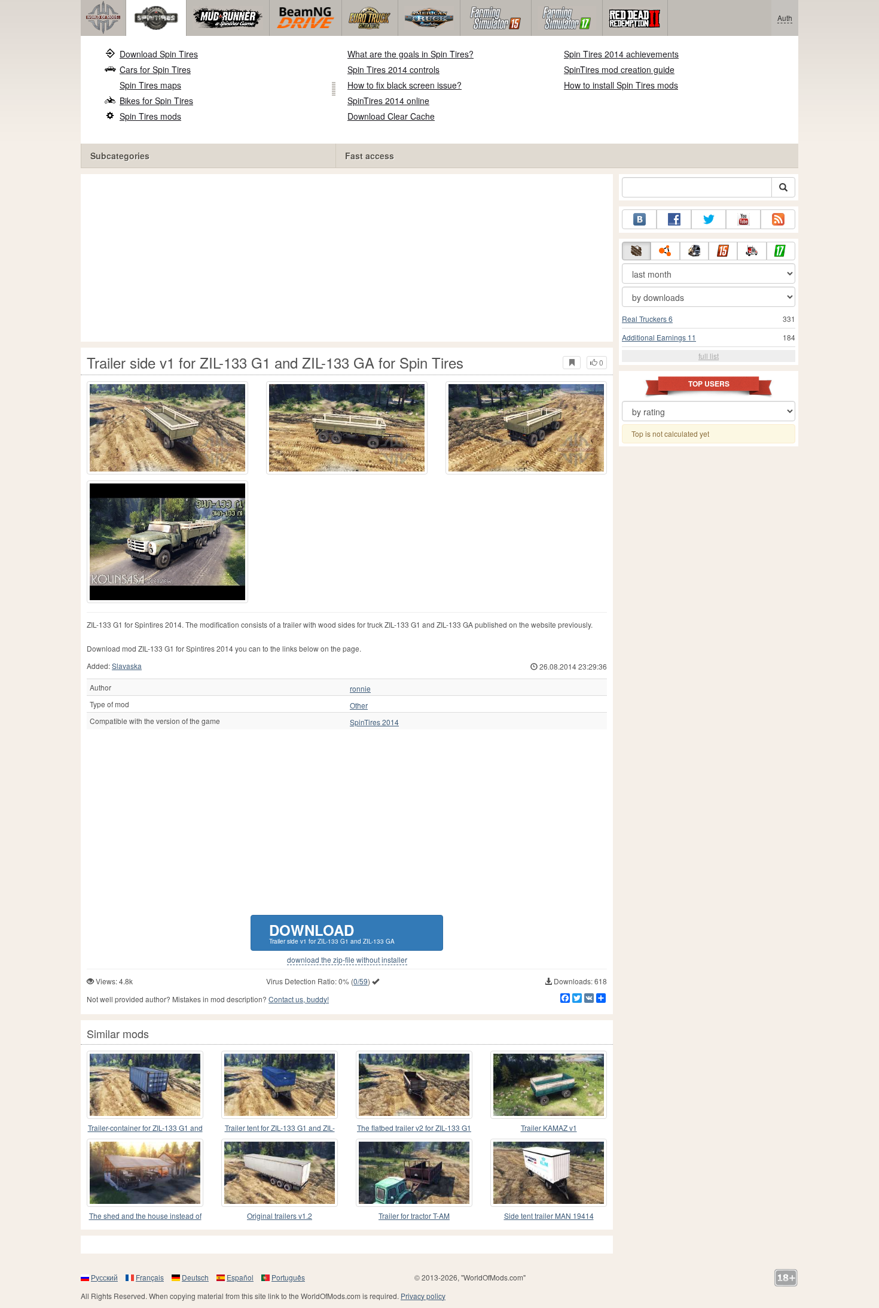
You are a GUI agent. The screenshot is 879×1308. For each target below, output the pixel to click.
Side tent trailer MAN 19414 (549, 1215)
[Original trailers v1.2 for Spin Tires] (279, 1173)
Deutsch (195, 1277)
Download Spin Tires (159, 54)
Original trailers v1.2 (279, 1215)
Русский (104, 1277)
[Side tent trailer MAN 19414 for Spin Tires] (548, 1173)
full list (708, 356)
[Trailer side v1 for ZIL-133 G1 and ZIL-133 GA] (167, 541)
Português (288, 1277)
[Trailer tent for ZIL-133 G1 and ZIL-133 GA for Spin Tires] (279, 1085)
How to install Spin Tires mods (621, 85)
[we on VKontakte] (639, 219)
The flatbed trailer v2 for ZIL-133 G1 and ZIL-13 (414, 1128)
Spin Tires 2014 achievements (621, 54)
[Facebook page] (674, 219)
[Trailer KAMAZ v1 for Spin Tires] (548, 1085)
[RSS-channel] (778, 219)
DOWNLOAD (332, 932)
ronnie (360, 689)
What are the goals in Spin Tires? (410, 54)
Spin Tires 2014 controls (393, 69)
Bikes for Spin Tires (156, 101)
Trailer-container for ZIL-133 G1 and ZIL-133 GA (145, 1128)
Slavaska (127, 666)
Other (359, 705)
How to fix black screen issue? (404, 85)
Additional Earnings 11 (659, 337)
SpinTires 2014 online (388, 101)
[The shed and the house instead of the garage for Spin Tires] (145, 1173)
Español (240, 1277)
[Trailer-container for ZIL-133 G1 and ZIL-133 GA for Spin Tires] (145, 1085)
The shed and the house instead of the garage (145, 1216)
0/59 (360, 981)
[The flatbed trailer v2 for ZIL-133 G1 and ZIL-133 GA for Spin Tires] (414, 1085)
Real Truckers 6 (647, 319)
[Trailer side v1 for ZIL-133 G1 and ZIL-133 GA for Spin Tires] (167, 427)
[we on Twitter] (708, 219)
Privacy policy (423, 1296)
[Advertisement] (347, 258)
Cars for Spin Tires (155, 69)
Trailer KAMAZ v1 (549, 1128)
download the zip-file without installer (347, 960)
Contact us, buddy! (298, 999)
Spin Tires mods (150, 116)
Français (150, 1277)
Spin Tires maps (150, 85)
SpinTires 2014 (374, 722)
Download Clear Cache (391, 116)
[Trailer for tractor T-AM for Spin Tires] (414, 1173)
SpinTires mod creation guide (619, 69)
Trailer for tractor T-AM (414, 1215)
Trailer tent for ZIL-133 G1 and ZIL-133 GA (280, 1128)
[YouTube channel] (743, 219)
